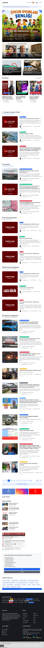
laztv (4, 586)
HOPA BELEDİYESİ (8, 565)
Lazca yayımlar (26, 620)
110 (37, 480)
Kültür (24, 618)
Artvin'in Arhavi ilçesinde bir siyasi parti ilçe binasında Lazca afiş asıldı (29, 339)
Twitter (5, 632)
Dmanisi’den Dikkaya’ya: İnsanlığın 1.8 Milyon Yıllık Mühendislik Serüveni (31, 69)
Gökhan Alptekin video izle (33, 580)
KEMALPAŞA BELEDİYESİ (10, 566)
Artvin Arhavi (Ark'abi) (30, 331)
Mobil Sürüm (31, 602)
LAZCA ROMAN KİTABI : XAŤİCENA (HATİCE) (28, 464)
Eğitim (8, 580)
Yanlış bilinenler (5, 600)
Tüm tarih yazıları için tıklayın (7, 113)
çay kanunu (13, 586)
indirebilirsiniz (34, 634)
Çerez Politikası (9, 643)
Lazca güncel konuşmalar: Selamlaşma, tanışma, (29, 254)
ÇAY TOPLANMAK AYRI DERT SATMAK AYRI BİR (14, 508)
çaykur (18, 586)
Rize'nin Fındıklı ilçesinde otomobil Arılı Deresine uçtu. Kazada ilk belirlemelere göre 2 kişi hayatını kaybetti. (29, 386)
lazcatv (29, 584)
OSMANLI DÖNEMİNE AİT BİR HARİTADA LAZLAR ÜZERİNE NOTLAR (29, 203)
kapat (2, 645)
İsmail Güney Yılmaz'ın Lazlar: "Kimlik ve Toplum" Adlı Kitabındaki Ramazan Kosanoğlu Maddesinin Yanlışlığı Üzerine (29, 187)
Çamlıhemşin (35, 615)
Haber (15, 599)
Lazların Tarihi (28, 126)
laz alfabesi (32, 582)
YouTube (5, 630)
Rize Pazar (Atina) (29, 472)
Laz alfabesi (25, 622)
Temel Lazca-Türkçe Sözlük (26, 288)
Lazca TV (26, 602)
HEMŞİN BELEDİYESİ (9, 563)
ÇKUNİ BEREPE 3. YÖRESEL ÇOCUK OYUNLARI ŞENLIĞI (21, 32)
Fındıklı (6, 602)
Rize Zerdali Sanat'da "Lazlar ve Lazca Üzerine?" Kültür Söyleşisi (20, 53)
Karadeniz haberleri (29, 421)
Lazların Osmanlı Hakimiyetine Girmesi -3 (29, 118)
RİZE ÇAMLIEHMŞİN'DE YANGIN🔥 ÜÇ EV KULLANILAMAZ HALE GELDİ (29, 354)
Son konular (19, 599)
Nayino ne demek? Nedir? (25, 238)
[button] (39, 2)
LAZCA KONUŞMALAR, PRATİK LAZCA (29, 224)
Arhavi (34, 600)
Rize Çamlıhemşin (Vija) (30, 362)
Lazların (38, 584)
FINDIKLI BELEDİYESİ (9, 561)
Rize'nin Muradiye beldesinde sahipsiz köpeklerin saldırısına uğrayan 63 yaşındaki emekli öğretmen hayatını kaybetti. (30, 401)
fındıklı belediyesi (15, 580)
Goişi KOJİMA (28, 291)
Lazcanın (24, 584)
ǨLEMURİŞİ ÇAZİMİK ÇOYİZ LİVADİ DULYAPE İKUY (35, 98)
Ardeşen (38, 600)
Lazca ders (11, 600)
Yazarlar (15, 600)
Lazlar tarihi (25, 615)
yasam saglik (28, 408)
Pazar (3, 602)
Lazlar (34, 584)
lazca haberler (10, 584)
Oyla (22, 569)
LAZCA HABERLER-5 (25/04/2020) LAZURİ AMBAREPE (7, 98)
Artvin (4, 580)
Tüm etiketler (27, 600)
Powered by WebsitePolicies (4, 647)
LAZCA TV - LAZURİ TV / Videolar (33, 456)
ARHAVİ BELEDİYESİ (9, 560)
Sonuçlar (22, 571)
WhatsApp (6, 629)
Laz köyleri (16, 602)
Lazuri (8, 586)
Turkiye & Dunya (29, 374)
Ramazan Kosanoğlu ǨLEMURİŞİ (32, 178)
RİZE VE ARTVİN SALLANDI (26, 430)
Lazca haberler (17, 584)
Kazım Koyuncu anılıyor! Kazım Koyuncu (14, 528)
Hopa (34, 618)
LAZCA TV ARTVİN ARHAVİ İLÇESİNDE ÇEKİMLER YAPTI (20, 98)
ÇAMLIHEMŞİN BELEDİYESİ (10, 562)
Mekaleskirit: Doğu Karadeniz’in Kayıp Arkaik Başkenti (14, 6)
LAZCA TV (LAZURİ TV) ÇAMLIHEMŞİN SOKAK (14, 523)
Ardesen (34, 613)
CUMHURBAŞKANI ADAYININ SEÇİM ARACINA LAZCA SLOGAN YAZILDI (28, 322)
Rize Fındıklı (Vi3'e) (29, 392)
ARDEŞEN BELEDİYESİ (9, 558)
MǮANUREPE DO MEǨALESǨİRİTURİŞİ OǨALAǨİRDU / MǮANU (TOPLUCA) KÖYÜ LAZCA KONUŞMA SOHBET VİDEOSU (30, 447)
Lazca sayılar (36, 599)
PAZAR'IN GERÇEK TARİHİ (26, 134)
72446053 (7, 100)
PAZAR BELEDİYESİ (9, 557)
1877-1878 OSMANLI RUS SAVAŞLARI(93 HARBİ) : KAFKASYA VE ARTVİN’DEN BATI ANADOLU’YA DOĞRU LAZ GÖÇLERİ (30, 149)
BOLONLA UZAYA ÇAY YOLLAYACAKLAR (13, 504)
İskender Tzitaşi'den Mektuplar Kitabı (13, 513)
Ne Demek (28, 246)
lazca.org (11, 39)
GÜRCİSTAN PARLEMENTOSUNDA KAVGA (30, 370)
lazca (37, 582)
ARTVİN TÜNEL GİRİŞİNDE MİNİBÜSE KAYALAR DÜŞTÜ (28, 417)
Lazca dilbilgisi (20, 600)
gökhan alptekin (23, 580)
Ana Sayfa (4, 599)
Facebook (5, 634)
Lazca (27, 230)
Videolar (23, 599)
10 (31, 480)
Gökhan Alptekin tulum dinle (22, 582)
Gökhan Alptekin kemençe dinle (9, 582)
